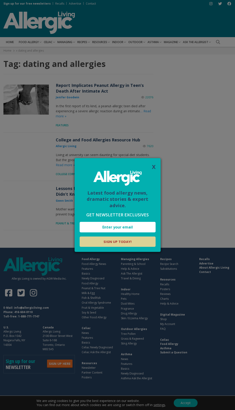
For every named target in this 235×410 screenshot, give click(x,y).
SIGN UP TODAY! (117, 241)
